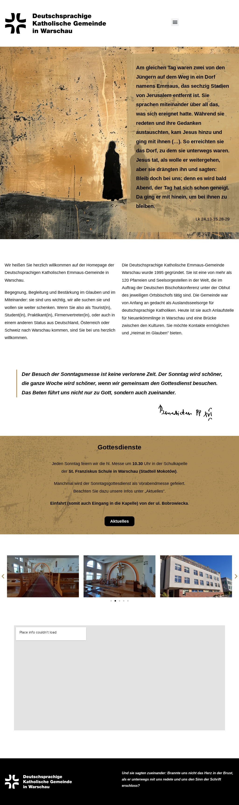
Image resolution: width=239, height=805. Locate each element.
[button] (175, 22)
